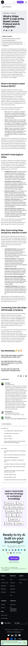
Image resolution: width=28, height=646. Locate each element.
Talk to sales (20, 2)
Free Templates (4, 618)
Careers (2, 604)
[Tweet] (9, 30)
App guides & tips (14, 567)
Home (2, 567)
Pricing (2, 579)
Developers (12, 589)
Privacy (21, 629)
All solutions (3, 592)
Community (12, 592)
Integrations (3, 586)
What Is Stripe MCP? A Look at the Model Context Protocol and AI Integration (14, 569)
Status (20, 582)
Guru (19, 318)
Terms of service (8, 629)
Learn (11, 579)
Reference (7, 567)
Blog (11, 595)
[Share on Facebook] (12, 30)
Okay (24, 642)
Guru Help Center (23, 579)
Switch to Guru (4, 615)
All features (3, 589)
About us (3, 607)
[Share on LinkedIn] (7, 30)
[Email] (4, 30)
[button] (25, 2)
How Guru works (4, 582)
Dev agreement (16, 629)
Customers (12, 582)
